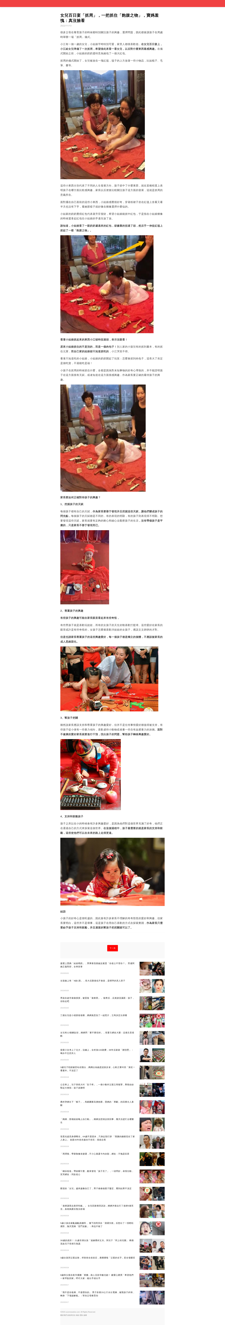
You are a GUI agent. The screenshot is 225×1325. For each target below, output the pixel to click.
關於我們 (63, 1315)
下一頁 (113, 948)
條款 (77, 1315)
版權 (85, 1315)
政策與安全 (71, 1315)
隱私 (81, 1315)
